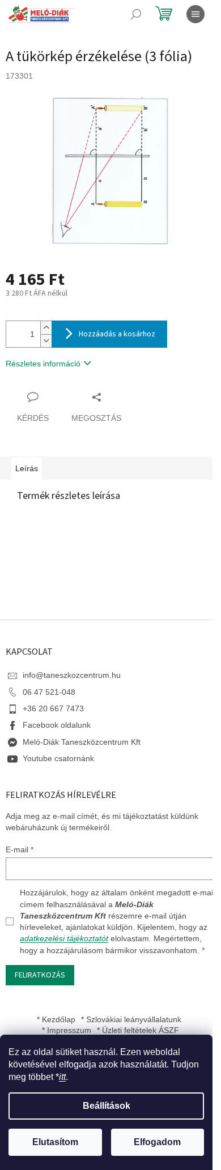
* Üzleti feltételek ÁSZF (138, 1030)
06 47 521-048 (49, 692)
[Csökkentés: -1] (46, 340)
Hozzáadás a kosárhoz (117, 334)
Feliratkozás (40, 975)
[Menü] (195, 14)
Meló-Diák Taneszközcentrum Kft (82, 741)
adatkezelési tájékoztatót (64, 938)
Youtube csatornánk (58, 758)
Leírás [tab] (26, 468)
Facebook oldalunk (57, 724)
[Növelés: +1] (46, 327)
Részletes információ (43, 363)
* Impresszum (66, 1030)
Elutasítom (55, 1142)
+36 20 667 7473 (53, 708)
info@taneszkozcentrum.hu (72, 675)
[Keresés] (136, 14)
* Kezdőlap (56, 1019)
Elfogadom (157, 1142)
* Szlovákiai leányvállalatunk (131, 1019)
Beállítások (106, 1106)
